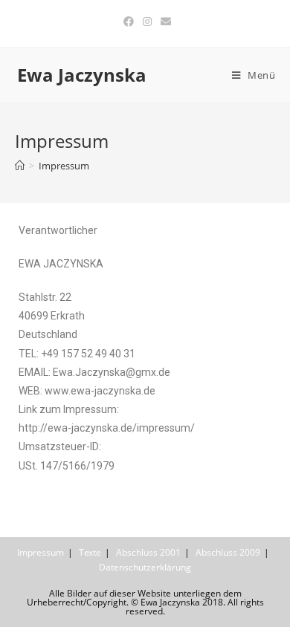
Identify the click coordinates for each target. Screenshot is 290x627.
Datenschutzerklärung (145, 567)
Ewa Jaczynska (81, 74)
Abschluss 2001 (148, 552)
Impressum (40, 552)
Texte (90, 552)
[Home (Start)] (20, 165)
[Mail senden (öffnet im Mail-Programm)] (163, 21)
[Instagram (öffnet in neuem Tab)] (147, 21)
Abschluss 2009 (228, 552)
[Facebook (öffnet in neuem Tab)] (128, 21)
